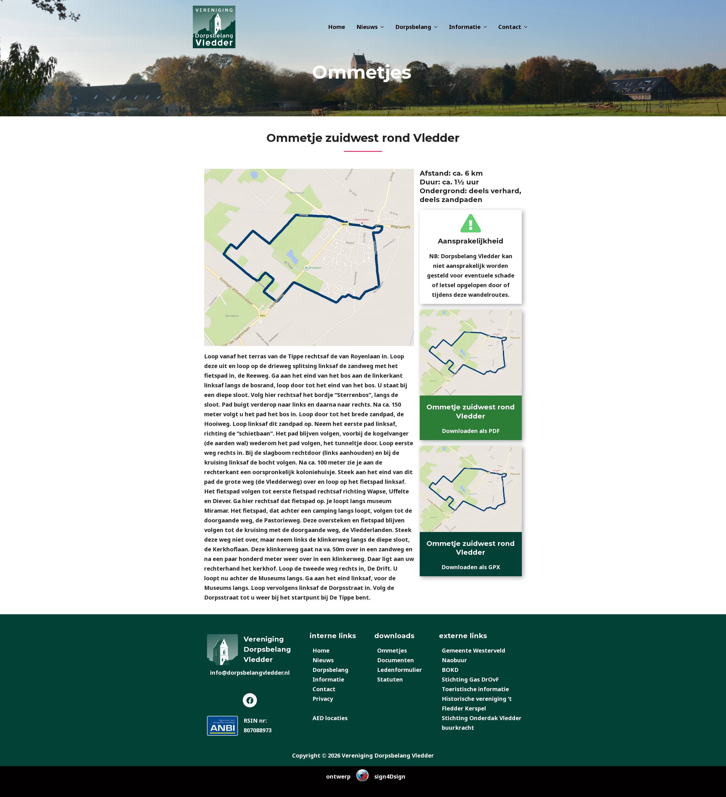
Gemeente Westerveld (473, 650)
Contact (509, 27)
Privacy (323, 699)
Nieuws (367, 27)
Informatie (465, 27)
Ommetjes (392, 650)
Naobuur (454, 660)
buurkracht (458, 727)
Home (336, 27)
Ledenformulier (399, 670)
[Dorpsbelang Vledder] (214, 26)
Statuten (390, 679)
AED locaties (330, 718)
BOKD (450, 670)
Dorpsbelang (413, 27)
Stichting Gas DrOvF (470, 679)
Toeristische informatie (475, 689)
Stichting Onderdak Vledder (482, 718)
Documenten (395, 660)
